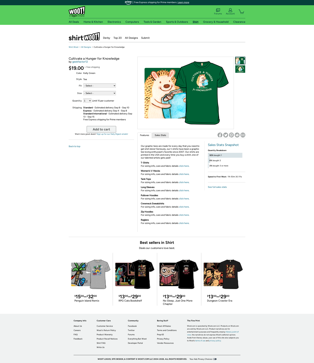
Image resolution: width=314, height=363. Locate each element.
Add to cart (101, 129)
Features (144, 135)
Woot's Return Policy (106, 330)
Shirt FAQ (101, 343)
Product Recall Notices (107, 339)
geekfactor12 (80, 61)
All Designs (131, 37)
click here (184, 166)
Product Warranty (105, 334)
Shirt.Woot (84, 36)
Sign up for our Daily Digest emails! (112, 134)
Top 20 (117, 37)
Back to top (74, 146)
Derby (106, 37)
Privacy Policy (163, 339)
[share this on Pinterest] (231, 135)
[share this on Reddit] (237, 135)
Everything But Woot (137, 339)
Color (79, 73)
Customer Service (105, 326)
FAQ (76, 334)
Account (230, 13)
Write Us (101, 347)
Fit (80, 85)
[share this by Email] (242, 135)
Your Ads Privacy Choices (201, 359)
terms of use (200, 341)
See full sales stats (217, 187)
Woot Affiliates (164, 326)
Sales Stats (160, 135)
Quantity (77, 100)
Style (79, 79)
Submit (145, 37)
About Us (78, 326)
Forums (218, 13)
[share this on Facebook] (220, 135)
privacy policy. (215, 341)
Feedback (78, 339)
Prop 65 (160, 334)
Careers (77, 330)
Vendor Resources (165, 343)
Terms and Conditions (167, 330)
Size (79, 93)
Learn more (183, 2)
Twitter (131, 330)
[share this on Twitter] (225, 135)
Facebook (132, 326)
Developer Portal (135, 343)
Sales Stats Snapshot (223, 145)
